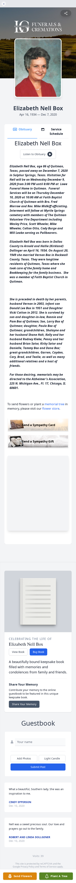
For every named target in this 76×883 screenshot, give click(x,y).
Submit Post (38, 767)
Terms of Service (48, 866)
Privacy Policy (27, 866)
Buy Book (38, 652)
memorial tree (54, 404)
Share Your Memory (24, 704)
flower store (50, 409)
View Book (18, 652)
